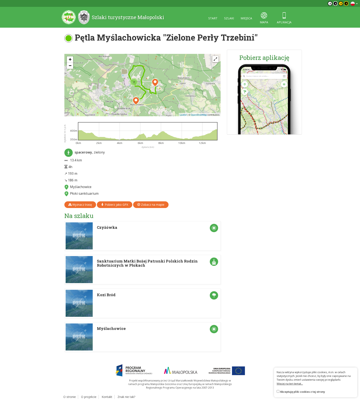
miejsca (246, 18)
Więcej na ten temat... (290, 383)
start (213, 18)
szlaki (229, 18)
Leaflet (183, 114)
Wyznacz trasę (81, 205)
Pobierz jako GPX (116, 205)
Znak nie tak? (126, 397)
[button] (135, 101)
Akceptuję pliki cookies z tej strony (302, 392)
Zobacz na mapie (152, 205)
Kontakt (107, 397)
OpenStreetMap (199, 114)
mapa (264, 22)
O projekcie (88, 397)
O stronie (69, 397)
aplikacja (284, 22)
